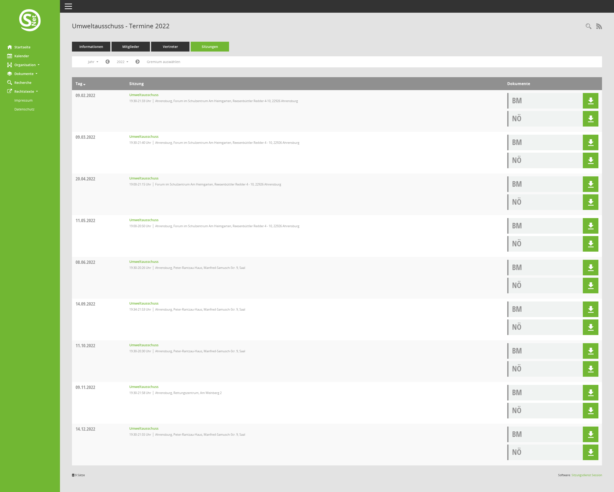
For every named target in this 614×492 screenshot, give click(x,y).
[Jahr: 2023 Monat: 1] (137, 62)
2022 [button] (121, 61)
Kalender (21, 56)
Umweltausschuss (144, 95)
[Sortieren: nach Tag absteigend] (84, 83)
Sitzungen (210, 46)
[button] (30, 64)
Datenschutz (24, 109)
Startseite (22, 47)
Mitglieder (130, 46)
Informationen (91, 46)
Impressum (23, 100)
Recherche (22, 82)
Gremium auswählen (163, 61)
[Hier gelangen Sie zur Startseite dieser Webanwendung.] (30, 20)
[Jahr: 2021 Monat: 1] (107, 62)
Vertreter (170, 46)
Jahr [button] (91, 61)
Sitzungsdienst (587, 475)
